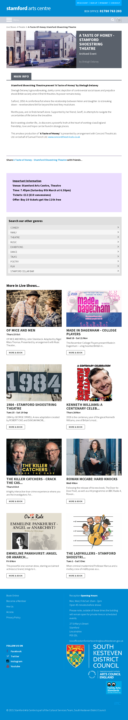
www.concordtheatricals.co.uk (64, 136)
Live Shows (11, 27)
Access (9, 611)
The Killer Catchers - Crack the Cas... (31, 481)
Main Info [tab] (21, 76)
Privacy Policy (13, 617)
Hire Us (9, 606)
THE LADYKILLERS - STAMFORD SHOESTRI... (91, 555)
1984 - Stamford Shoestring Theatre (31, 406)
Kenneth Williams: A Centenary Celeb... (84, 406)
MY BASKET (104, 3)
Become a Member (16, 601)
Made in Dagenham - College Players (91, 332)
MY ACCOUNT (82, 3)
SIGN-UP (93, 3)
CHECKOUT (115, 3)
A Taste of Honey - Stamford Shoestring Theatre (40, 159)
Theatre (22, 27)
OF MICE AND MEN (20, 330)
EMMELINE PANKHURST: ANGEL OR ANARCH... (31, 555)
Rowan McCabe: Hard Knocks (91, 479)
